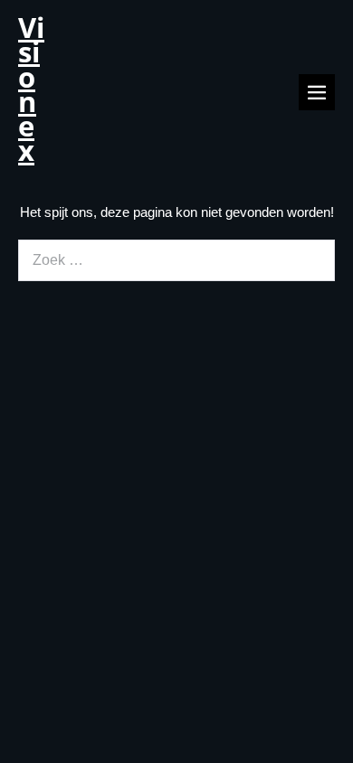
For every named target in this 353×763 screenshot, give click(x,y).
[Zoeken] (309, 260)
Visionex (31, 88)
